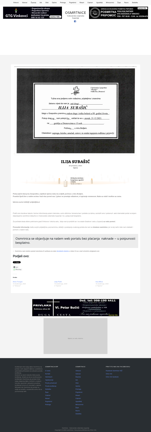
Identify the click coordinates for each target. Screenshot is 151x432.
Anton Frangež (17, 282)
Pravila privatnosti (51, 383)
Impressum (48, 377)
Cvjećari (90, 2)
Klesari (82, 2)
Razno (126, 2)
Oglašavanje (49, 380)
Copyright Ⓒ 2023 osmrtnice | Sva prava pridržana (71, 430)
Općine (54, 2)
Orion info (109, 374)
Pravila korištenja (50, 386)
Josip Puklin (58, 282)
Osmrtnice (75, 13)
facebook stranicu (63, 251)
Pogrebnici (72, 2)
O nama (47, 371)
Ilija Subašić (75, 161)
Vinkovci (16, 2)
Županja (33, 2)
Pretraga (63, 2)
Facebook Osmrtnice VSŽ (114, 371)
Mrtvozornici (110, 2)
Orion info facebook (112, 377)
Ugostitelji (99, 2)
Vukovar (24, 2)
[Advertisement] (75, 40)
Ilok (41, 2)
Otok (46, 2)
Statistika (135, 2)
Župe (119, 2)
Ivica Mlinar (99, 282)
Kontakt (47, 374)
